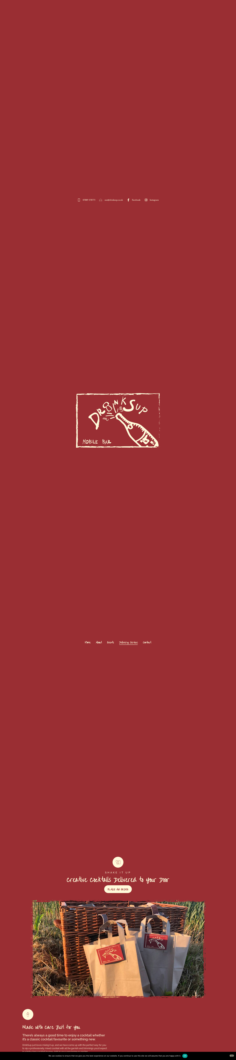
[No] (232, 1056)
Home (88, 642)
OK (185, 1056)
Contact (147, 642)
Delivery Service (128, 642)
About (99, 642)
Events (110, 642)
